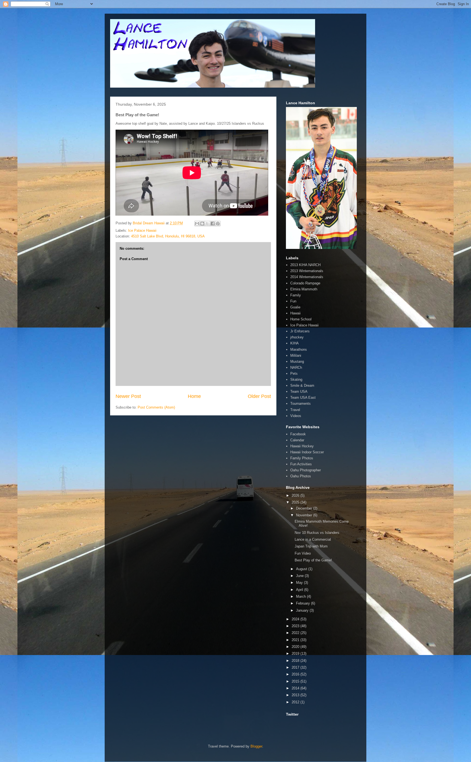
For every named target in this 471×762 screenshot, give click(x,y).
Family (295, 295)
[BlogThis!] (202, 223)
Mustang (297, 361)
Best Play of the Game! (313, 560)
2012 (296, 702)
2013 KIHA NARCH (305, 265)
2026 (296, 495)
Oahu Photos (300, 476)
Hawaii (295, 313)
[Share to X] (207, 223)
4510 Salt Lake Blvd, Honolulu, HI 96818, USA (168, 236)
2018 (296, 661)
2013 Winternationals (306, 271)
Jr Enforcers (300, 331)
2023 (296, 626)
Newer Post (128, 396)
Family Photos (301, 458)
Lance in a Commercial (313, 539)
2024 (296, 619)
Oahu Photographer (305, 470)
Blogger (256, 746)
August (302, 569)
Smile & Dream (302, 385)
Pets (294, 373)
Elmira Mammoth (303, 289)
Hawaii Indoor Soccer (307, 452)
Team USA (298, 391)
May (300, 583)
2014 (296, 688)
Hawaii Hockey (302, 446)
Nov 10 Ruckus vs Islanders (317, 533)
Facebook (298, 434)
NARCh (296, 367)
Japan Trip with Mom (311, 546)
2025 (296, 502)
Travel (295, 410)
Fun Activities (301, 464)
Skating (296, 379)
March (301, 596)
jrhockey (297, 337)
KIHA (294, 343)
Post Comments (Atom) (156, 407)
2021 (296, 640)
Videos (295, 416)
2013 (296, 695)
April (300, 590)
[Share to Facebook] (212, 223)
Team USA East (303, 397)
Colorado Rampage (305, 283)
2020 (296, 647)
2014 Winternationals (306, 277)
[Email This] (197, 223)
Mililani (295, 355)
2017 (296, 667)
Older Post (259, 396)
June (300, 576)
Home (194, 396)
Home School (301, 319)
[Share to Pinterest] (218, 223)
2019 (296, 653)
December (304, 508)
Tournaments (300, 403)
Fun (293, 301)
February (303, 603)
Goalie (295, 307)
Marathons (298, 349)
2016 (296, 674)
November (304, 515)
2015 (296, 681)
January (303, 610)
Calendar (297, 440)
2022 (296, 633)
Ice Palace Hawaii (142, 230)
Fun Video (303, 553)
